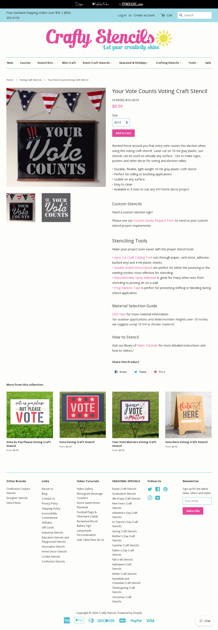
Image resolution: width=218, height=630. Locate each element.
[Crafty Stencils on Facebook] (157, 490)
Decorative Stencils (53, 546)
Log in (122, 15)
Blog (44, 493)
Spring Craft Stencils (124, 531)
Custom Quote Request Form (153, 220)
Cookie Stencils (51, 556)
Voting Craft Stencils (31, 79)
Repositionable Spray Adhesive (135, 278)
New (10, 63)
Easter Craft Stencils (124, 488)
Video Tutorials (147, 345)
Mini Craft (69, 63)
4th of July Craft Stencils (126, 498)
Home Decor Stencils (54, 551)
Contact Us (48, 498)
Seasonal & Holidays (133, 63)
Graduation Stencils (124, 493)
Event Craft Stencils (96, 63)
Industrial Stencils (52, 532)
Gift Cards (48, 527)
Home (9, 79)
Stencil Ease (13, 502)
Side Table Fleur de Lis (90, 539)
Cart (169, 15)
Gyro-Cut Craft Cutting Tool (133, 257)
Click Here (119, 314)
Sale (208, 63)
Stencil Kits (45, 63)
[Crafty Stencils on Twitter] (150, 490)
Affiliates (47, 522)
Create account (144, 15)
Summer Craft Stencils (125, 545)
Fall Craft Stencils (122, 559)
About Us (47, 488)
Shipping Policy (51, 508)
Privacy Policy (50, 503)
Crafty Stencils (107, 612)
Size (115, 115)
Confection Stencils (53, 561)
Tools (192, 63)
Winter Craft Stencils (124, 573)
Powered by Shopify (130, 612)
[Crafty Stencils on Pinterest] (165, 490)
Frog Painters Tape (127, 288)
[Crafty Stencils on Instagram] (150, 498)
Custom (25, 63)
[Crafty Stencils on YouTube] (157, 498)
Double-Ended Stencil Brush (133, 268)
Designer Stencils (17, 498)
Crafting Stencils (168, 63)
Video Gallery (85, 488)
